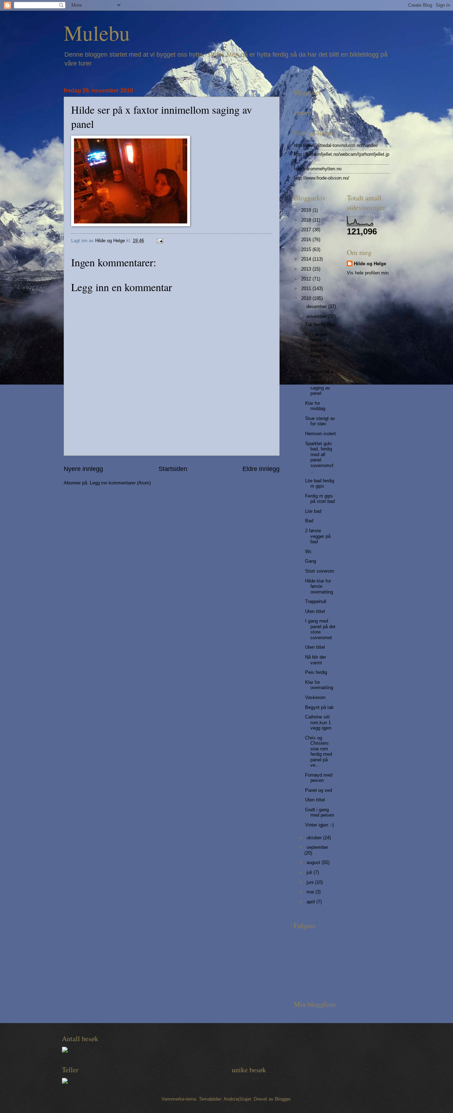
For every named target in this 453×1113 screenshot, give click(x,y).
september (317, 847)
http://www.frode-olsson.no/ (321, 178)
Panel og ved (318, 790)
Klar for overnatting (319, 685)
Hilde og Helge (370, 263)
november (317, 316)
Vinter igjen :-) (319, 825)
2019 (306, 210)
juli (310, 872)
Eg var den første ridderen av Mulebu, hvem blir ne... (319, 348)
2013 (306, 269)
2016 (306, 239)
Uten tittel (315, 611)
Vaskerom (315, 697)
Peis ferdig (316, 672)
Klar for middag (315, 406)
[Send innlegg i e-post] (160, 240)
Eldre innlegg (261, 468)
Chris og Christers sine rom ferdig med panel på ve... (318, 751)
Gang (310, 561)
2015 (306, 249)
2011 (306, 288)
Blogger (282, 1099)
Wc (308, 551)
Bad (309, 520)
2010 (306, 298)
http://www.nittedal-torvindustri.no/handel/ (336, 145)
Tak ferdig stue (320, 324)
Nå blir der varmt (315, 659)
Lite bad (313, 511)
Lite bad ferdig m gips (319, 483)
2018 (306, 220)
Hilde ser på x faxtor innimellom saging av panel (319, 382)
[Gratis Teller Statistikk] (65, 1051)
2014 (306, 259)
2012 (306, 279)
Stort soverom (319, 571)
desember (317, 306)
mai (310, 892)
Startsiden (173, 468)
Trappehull (315, 601)
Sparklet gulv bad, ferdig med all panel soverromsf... (320, 457)
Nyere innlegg (83, 468)
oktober (314, 837)
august (314, 862)
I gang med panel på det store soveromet (320, 629)
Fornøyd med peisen (318, 777)
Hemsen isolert (320, 433)
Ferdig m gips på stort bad (320, 498)
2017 (306, 229)
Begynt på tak (319, 707)
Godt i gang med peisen (319, 812)
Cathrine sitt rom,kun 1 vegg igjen (318, 722)
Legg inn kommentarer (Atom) (120, 482)
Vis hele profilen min (368, 273)
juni (310, 882)
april (311, 901)
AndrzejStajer (237, 1099)
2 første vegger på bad (318, 536)
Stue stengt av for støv (320, 421)
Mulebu (97, 32)
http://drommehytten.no (318, 168)
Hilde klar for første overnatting (319, 586)
